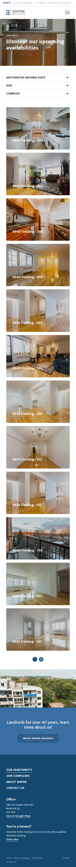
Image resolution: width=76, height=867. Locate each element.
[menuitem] (15, 12)
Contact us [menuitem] (15, 788)
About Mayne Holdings (38, 738)
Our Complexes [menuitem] (18, 776)
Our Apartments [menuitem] (19, 770)
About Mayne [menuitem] (16, 782)
